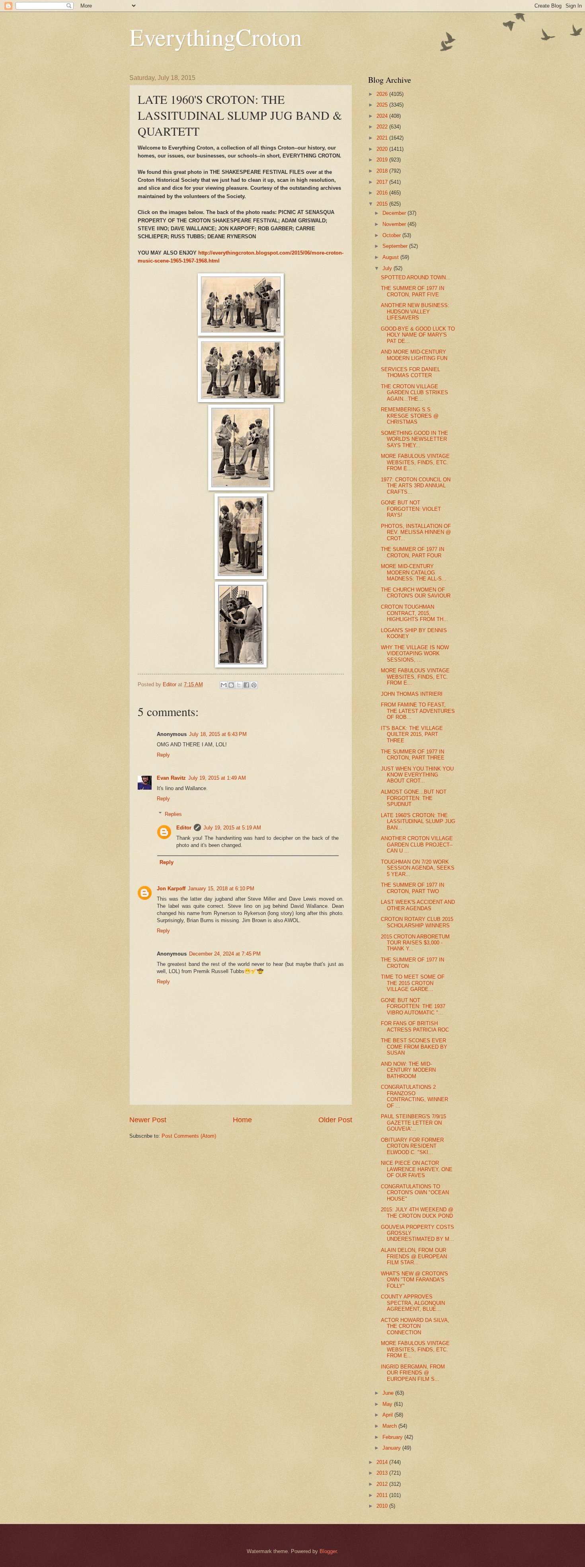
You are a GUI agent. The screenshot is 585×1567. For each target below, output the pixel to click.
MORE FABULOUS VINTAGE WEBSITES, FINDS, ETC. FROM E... (415, 462)
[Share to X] (239, 685)
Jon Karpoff (171, 889)
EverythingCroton (215, 37)
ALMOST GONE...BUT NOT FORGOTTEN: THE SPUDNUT (414, 798)
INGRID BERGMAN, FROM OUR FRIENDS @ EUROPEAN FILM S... (413, 1373)
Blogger (328, 1551)
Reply (163, 755)
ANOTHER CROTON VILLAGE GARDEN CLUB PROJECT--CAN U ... (417, 844)
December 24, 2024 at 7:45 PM (225, 954)
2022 (382, 127)
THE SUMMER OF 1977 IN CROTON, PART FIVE (412, 291)
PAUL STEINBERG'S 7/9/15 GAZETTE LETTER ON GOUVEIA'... (413, 1122)
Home (242, 1120)
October (392, 235)
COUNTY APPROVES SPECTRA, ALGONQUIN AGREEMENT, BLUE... (413, 1303)
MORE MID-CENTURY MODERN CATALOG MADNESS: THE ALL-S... (414, 572)
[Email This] (224, 685)
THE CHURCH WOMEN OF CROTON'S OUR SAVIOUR (415, 593)
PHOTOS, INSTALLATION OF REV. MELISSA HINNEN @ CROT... (416, 532)
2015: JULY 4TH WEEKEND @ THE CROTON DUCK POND (417, 1213)
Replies (173, 814)
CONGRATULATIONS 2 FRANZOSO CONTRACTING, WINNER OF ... (414, 1096)
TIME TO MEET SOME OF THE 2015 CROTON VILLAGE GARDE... (413, 983)
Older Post (335, 1120)
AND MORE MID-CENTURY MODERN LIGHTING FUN (414, 355)
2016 (382, 193)
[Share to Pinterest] (254, 685)
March (390, 1426)
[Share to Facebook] (246, 685)
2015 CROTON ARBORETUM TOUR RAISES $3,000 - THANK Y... (415, 943)
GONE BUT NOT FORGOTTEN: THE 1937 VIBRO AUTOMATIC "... (413, 1006)
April (388, 1415)
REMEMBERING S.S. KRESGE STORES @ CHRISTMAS (410, 416)
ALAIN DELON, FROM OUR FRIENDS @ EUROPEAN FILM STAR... (414, 1256)
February (393, 1437)
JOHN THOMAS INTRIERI (412, 694)
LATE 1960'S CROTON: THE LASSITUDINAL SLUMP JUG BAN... (418, 821)
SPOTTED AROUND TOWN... (415, 277)
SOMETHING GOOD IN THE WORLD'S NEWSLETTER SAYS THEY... (414, 439)
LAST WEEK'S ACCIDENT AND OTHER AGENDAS (418, 905)
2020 (382, 149)
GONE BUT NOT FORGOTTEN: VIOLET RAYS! (411, 509)
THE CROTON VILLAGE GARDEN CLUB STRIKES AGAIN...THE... (414, 392)
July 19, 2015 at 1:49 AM (217, 778)
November (395, 224)
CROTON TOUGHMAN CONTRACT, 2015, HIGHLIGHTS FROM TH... (414, 613)
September (395, 246)
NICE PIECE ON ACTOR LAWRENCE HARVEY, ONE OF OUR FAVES (416, 1169)
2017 (382, 182)
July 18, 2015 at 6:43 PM (218, 734)
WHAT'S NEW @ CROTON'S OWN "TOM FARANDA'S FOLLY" (414, 1280)
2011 (382, 1495)
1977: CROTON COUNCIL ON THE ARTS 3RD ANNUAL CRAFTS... (415, 486)
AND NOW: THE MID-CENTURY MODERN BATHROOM (408, 1070)
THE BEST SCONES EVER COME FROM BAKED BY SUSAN (414, 1047)
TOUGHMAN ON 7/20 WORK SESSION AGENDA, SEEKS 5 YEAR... (417, 868)
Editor (183, 828)
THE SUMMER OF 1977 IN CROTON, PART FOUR (412, 552)
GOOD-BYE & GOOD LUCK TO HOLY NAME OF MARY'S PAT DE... (418, 335)
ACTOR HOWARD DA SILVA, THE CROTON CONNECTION (415, 1326)
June (388, 1393)
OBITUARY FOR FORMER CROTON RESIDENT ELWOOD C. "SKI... (412, 1146)
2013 (382, 1473)
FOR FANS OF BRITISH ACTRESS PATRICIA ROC (415, 1026)
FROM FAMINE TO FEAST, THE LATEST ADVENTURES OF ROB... (418, 711)
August (391, 257)
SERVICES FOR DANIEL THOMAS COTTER (410, 372)
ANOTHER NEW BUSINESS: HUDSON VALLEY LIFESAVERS (415, 311)
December (395, 213)
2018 (382, 171)
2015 (382, 204)
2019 (382, 160)
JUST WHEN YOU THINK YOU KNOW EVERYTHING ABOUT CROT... (417, 775)
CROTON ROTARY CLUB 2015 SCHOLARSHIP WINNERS (417, 922)
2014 (382, 1462)
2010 (382, 1506)
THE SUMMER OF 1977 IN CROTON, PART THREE (413, 755)
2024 (382, 116)
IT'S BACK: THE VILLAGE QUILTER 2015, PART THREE (412, 734)
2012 (382, 1484)
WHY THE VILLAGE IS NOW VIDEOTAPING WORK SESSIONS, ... (415, 653)
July (388, 268)
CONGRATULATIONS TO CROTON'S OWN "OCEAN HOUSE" (415, 1193)
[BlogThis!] (231, 685)
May (388, 1404)
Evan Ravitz (171, 778)
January (392, 1448)
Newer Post (147, 1120)
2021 (382, 138)
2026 (382, 94)
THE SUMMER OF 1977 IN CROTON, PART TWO (412, 888)
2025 (382, 105)
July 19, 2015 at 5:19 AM (232, 828)
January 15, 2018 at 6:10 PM (221, 889)
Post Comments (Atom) (189, 1136)
